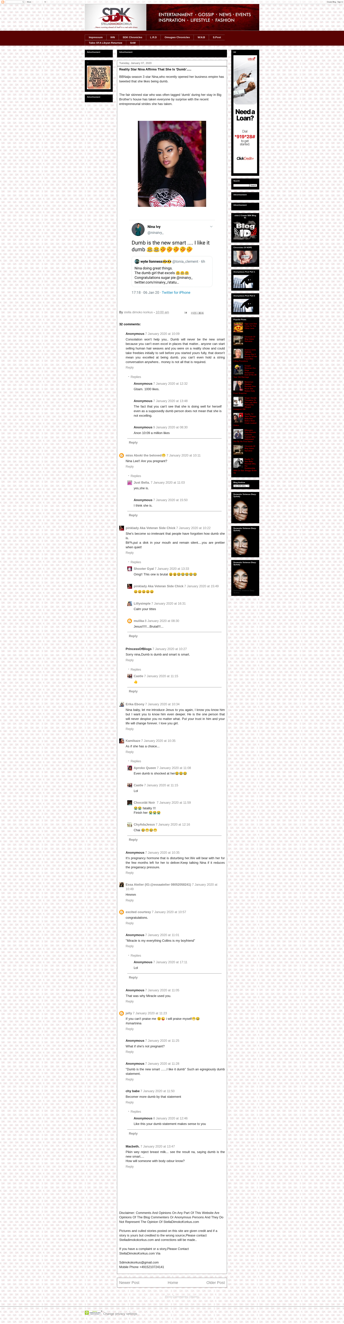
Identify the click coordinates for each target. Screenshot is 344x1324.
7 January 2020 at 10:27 (169, 649)
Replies (136, 377)
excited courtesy (138, 912)
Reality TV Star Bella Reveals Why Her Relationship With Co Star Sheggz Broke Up (245, 466)
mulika (139, 621)
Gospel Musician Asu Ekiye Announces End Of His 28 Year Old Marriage (244, 371)
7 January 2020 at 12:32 (170, 383)
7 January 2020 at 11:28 (162, 1063)
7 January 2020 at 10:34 (162, 704)
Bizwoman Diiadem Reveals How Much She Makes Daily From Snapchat (244, 387)
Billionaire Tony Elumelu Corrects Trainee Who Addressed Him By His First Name (244, 435)
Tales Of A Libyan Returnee (105, 42)
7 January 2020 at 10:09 (162, 334)
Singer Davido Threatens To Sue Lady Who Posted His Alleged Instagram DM (245, 403)
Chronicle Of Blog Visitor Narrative (250, 339)
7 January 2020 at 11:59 (174, 802)
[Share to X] (197, 313)
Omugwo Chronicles (177, 37)
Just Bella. (142, 482)
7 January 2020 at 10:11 (183, 455)
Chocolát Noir (145, 802)
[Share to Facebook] (200, 313)
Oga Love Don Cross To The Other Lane (251, 326)
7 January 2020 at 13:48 (170, 401)
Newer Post (129, 1282)
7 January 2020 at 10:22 (193, 528)
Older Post (215, 1282)
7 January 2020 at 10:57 (169, 912)
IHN (112, 37)
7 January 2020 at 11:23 (150, 1013)
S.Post (217, 37)
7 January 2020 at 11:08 (174, 768)
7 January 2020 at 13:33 (172, 568)
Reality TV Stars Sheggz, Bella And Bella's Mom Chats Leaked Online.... (245, 419)
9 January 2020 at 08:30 (170, 427)
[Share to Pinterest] (202, 313)
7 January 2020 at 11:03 (168, 482)
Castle (138, 676)
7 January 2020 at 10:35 (158, 741)
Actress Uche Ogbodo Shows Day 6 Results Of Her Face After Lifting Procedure (245, 355)
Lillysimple (142, 603)
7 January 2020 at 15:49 (201, 586)
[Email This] (192, 313)
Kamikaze (133, 741)
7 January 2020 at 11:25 (162, 1040)
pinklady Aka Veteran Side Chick (150, 528)
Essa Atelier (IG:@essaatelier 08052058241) (158, 884)
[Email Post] (185, 312)
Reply (130, 367)
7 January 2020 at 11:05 (162, 990)
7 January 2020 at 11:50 (157, 1091)
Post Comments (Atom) (182, 1297)
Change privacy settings (120, 1314)
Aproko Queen (145, 768)
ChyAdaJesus (144, 824)
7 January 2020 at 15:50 (170, 500)
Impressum (96, 37)
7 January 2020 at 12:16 (173, 824)
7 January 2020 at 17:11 (170, 962)
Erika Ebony (135, 704)
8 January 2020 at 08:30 (162, 621)
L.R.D (153, 37)
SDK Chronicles (132, 37)
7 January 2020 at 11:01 (162, 935)
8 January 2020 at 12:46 (170, 1118)
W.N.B (201, 37)
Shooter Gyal (144, 568)
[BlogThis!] (195, 313)
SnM (133, 42)
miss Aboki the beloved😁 (146, 455)
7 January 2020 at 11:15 (161, 676)
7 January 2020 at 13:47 (157, 1146)
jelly (129, 1013)
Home (173, 1282)
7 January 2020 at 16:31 (168, 603)
